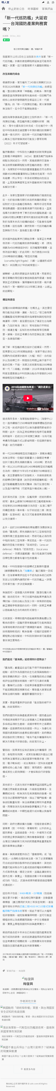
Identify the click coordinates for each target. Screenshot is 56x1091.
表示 (38, 56)
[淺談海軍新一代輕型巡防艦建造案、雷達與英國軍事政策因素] (28, 1029)
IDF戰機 (37, 893)
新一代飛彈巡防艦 (32, 86)
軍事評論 (47, 9)
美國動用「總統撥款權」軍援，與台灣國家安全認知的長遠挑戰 (28, 1018)
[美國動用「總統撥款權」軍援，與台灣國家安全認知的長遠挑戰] (28, 1010)
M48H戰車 (25, 893)
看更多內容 (29, 1069)
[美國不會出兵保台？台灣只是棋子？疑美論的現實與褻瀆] (28, 1049)
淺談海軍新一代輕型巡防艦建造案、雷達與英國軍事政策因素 (28, 1038)
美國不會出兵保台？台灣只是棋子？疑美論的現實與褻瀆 (28, 1057)
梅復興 (5, 35)
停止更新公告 (16, 9)
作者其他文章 (28, 1001)
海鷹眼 (28, 570)
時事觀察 (33, 9)
